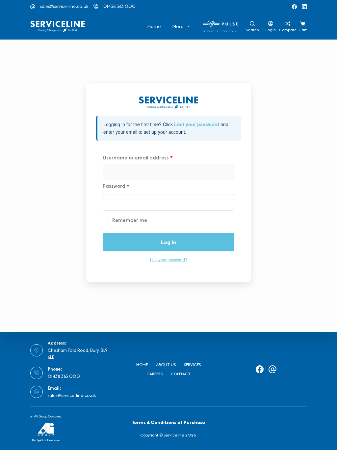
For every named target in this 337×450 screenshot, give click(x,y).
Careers (154, 373)
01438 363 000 (119, 6)
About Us (166, 364)
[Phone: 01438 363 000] (36, 373)
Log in (168, 242)
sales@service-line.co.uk (64, 6)
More (178, 26)
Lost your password (196, 124)
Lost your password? (168, 259)
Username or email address (138, 158)
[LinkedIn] (304, 6)
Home (154, 26)
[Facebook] (294, 6)
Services (192, 364)
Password (116, 186)
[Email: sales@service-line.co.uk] (36, 392)
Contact (181, 373)
